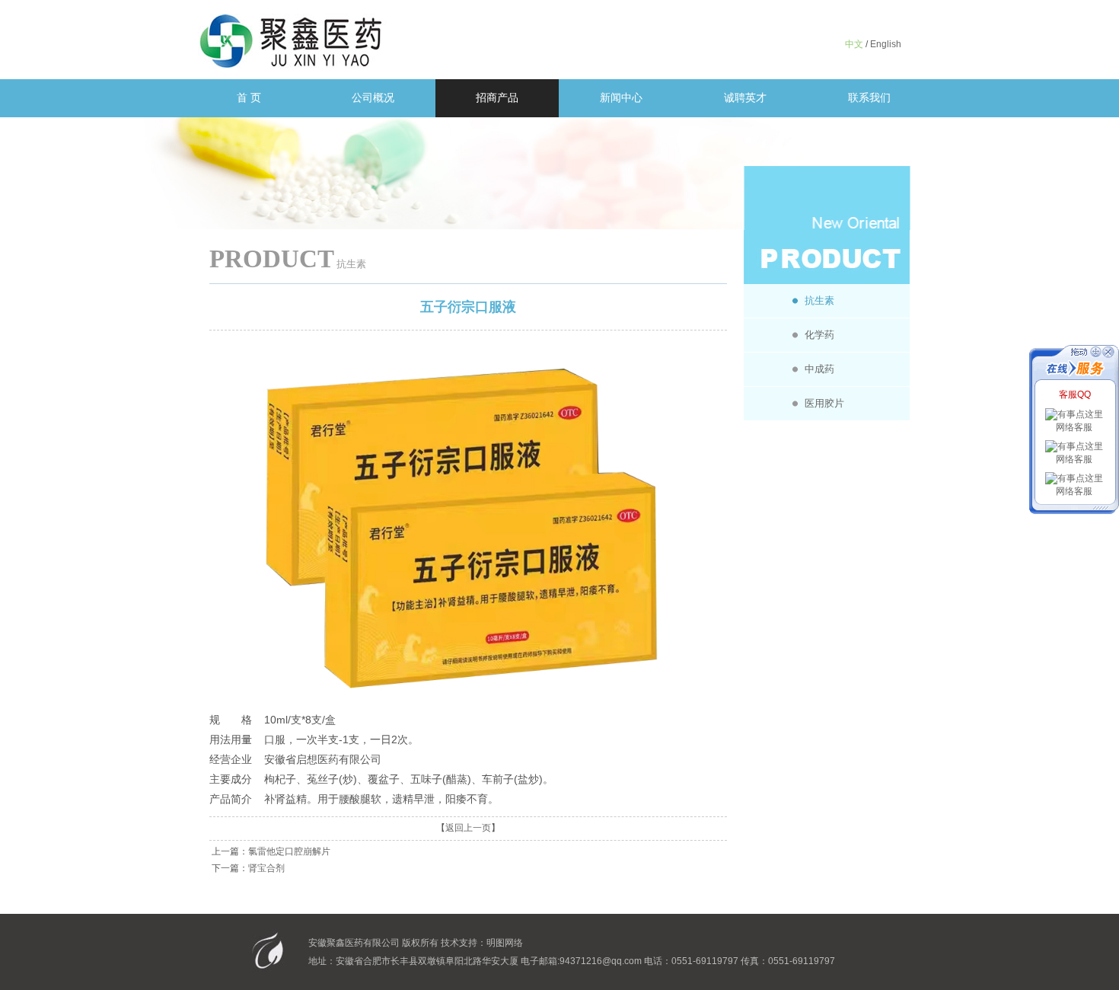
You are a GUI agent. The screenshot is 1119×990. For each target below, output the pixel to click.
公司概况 (373, 98)
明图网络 (504, 942)
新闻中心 (621, 98)
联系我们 (869, 98)
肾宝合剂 (266, 868)
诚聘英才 (745, 98)
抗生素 (819, 300)
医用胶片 (824, 403)
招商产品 (497, 98)
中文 (854, 44)
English (885, 44)
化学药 (819, 334)
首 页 (249, 98)
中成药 (819, 369)
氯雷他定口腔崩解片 (289, 851)
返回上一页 (468, 827)
